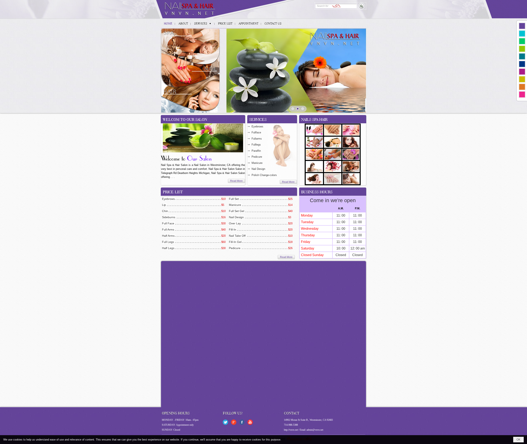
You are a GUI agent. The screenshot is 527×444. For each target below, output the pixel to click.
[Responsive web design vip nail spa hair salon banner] (296, 70)
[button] (203, 23)
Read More (236, 180)
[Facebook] (242, 422)
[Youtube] (250, 422)
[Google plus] (233, 422)
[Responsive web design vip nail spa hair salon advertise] (190, 70)
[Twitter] (225, 422)
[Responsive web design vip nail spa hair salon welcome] (203, 138)
